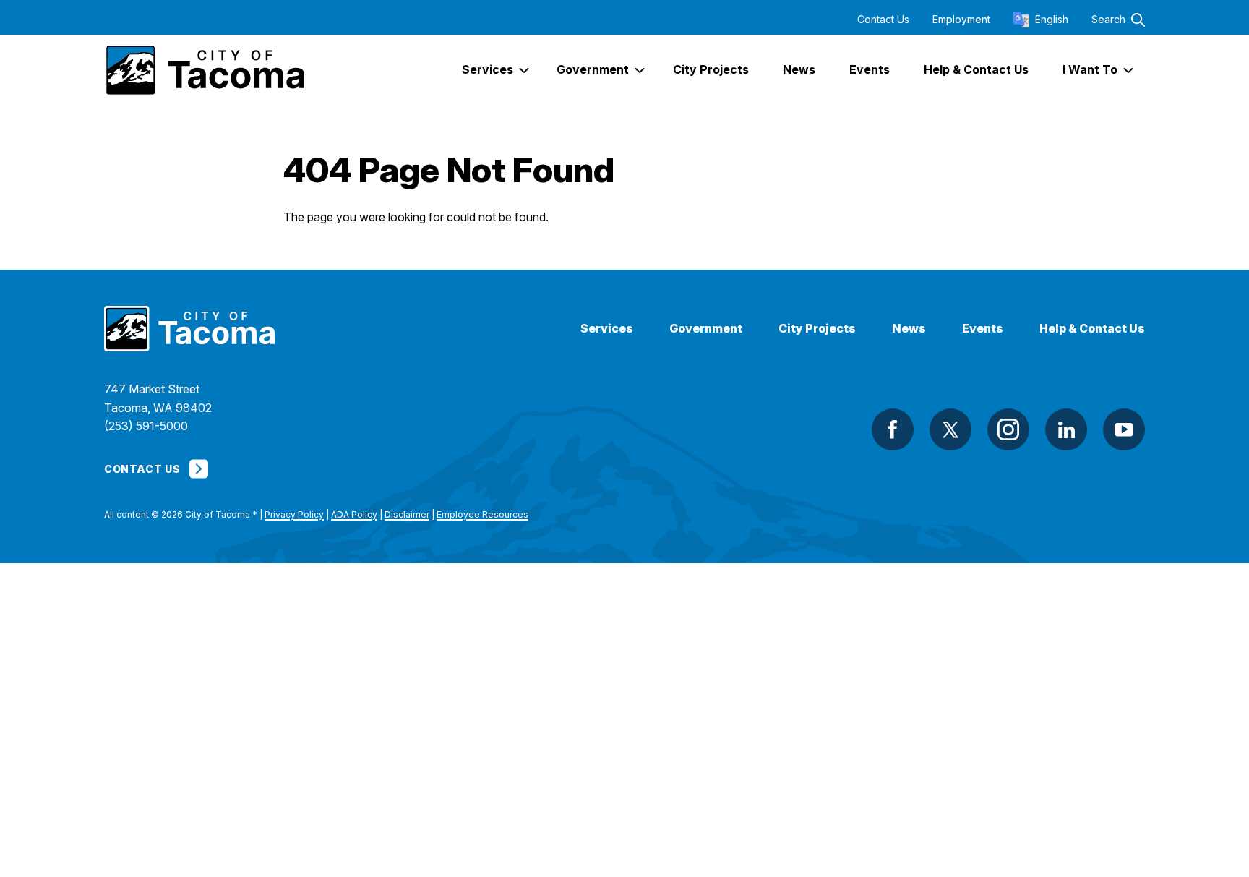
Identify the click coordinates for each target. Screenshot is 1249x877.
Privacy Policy (294, 514)
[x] (950, 429)
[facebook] (893, 429)
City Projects (817, 328)
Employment (961, 19)
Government (705, 328)
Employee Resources (482, 514)
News (909, 328)
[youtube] (1124, 429)
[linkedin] (1066, 429)
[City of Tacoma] (204, 70)
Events (982, 328)
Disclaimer (407, 514)
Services (606, 328)
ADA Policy (354, 514)
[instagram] (1008, 429)
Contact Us (883, 19)
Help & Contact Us (1092, 328)
